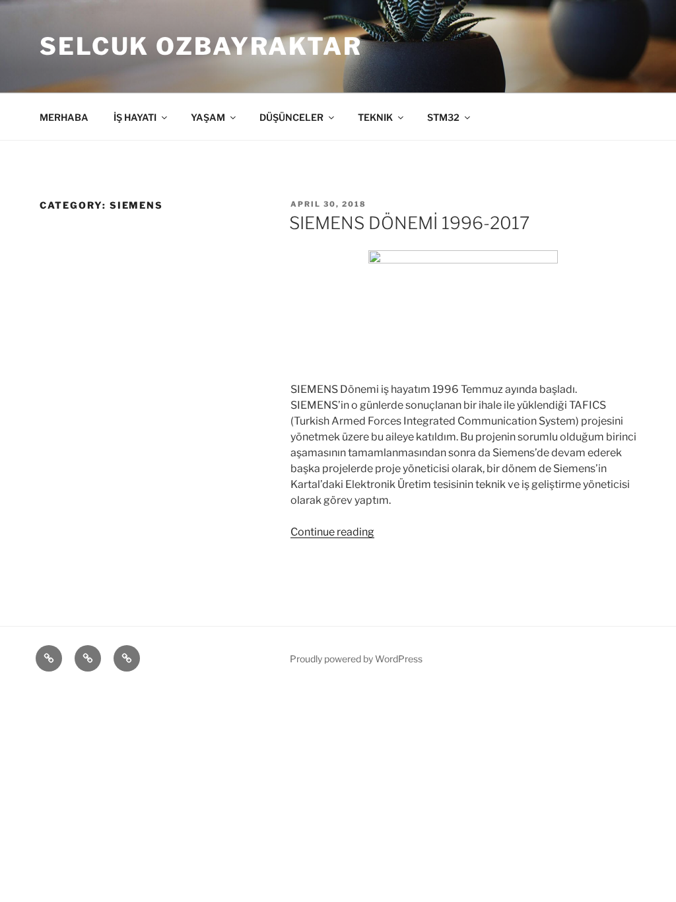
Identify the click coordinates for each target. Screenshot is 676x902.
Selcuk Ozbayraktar (201, 46)
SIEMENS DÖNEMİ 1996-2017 (409, 223)
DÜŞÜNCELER (291, 117)
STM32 (443, 117)
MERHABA (64, 117)
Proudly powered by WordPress (356, 658)
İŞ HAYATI (135, 117)
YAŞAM (208, 117)
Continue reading (332, 532)
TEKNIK (375, 117)
